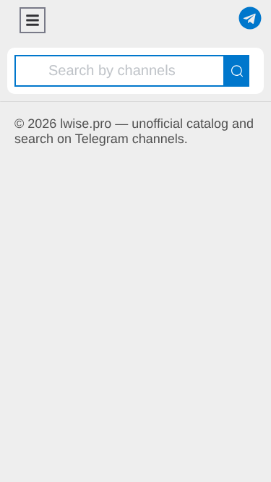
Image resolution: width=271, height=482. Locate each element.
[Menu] (33, 20)
